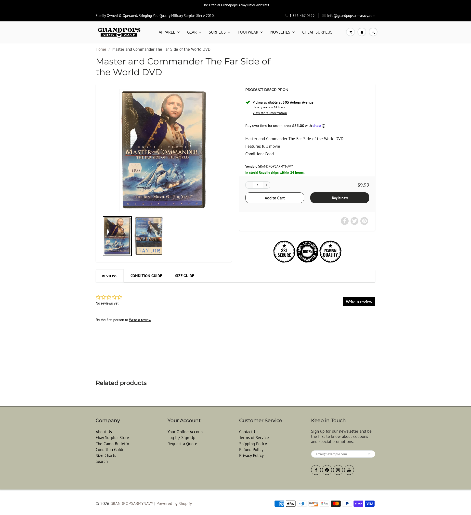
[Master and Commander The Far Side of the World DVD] (164, 150)
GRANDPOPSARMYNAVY (275, 166)
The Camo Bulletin (112, 443)
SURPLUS (217, 32)
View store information (270, 113)
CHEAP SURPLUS (317, 32)
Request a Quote (182, 443)
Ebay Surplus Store (112, 437)
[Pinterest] (327, 470)
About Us (104, 431)
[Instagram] (338, 470)
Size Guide (184, 275)
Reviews (109, 275)
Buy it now (340, 198)
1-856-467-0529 (301, 15)
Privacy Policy (251, 455)
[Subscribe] (369, 454)
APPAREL (167, 32)
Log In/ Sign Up (181, 437)
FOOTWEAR (248, 32)
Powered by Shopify (174, 503)
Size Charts (106, 455)
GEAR (192, 32)
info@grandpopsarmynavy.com (351, 15)
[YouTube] (349, 470)
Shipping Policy (253, 443)
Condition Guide (146, 275)
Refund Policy (251, 449)
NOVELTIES (280, 32)
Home (101, 49)
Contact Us (248, 431)
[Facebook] (316, 470)
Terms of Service (254, 437)
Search (102, 461)
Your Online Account (186, 431)
